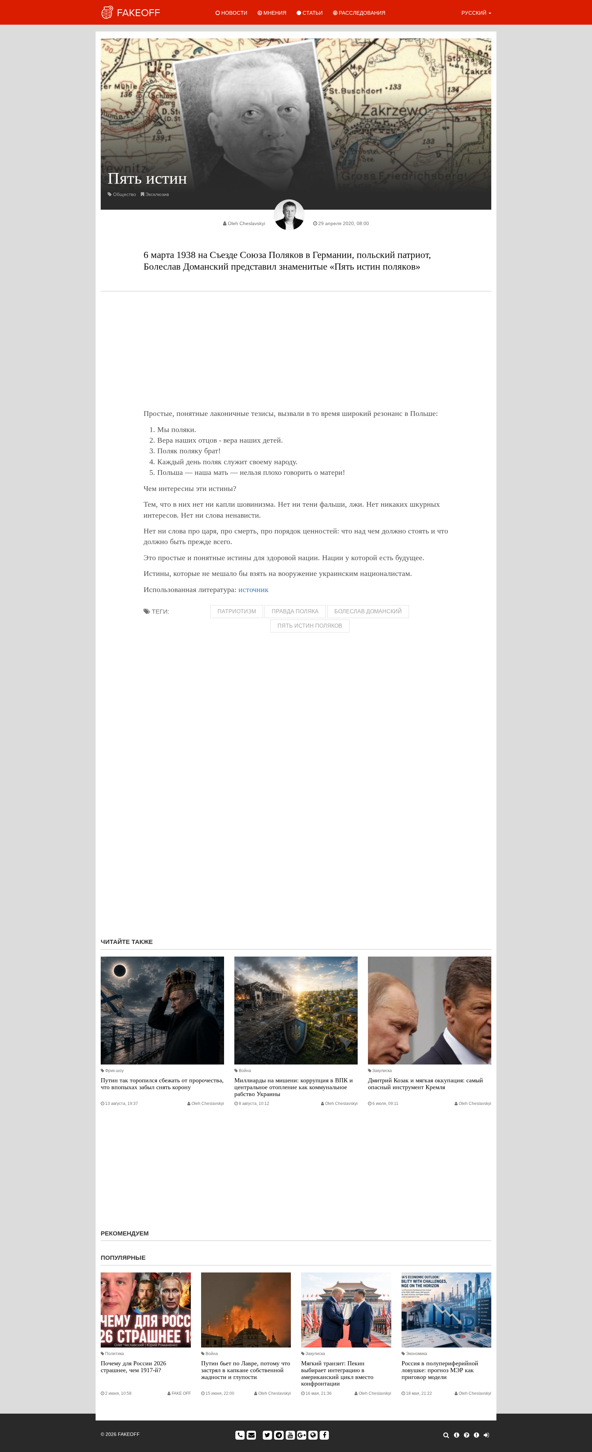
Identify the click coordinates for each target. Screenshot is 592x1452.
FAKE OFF (181, 1393)
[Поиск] (446, 1435)
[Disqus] (296, 841)
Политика (114, 1353)
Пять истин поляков (310, 626)
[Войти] (486, 1435)
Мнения (274, 13)
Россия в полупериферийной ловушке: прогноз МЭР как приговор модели (440, 1370)
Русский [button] (474, 13)
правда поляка (295, 611)
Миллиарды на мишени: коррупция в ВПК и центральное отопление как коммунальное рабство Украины (293, 1087)
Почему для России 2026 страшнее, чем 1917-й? (133, 1367)
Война (245, 1070)
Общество (124, 194)
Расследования (361, 13)
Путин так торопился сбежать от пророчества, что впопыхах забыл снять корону (162, 1084)
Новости (233, 13)
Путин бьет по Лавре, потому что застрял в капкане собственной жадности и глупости (245, 1370)
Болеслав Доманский (368, 611)
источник (253, 589)
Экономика (416, 1353)
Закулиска (382, 1070)
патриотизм (237, 611)
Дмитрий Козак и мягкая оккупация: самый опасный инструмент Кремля (425, 1084)
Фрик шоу (114, 1070)
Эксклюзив (157, 194)
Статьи (312, 13)
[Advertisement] (296, 350)
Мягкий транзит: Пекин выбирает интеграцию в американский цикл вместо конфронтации (337, 1373)
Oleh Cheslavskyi (246, 223)
